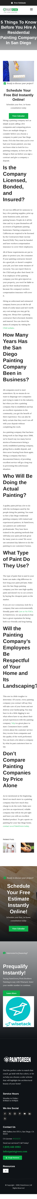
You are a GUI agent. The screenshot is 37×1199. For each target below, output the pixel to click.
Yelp (13, 723)
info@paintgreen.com (15, 1151)
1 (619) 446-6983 (12, 1146)
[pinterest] (20, 1114)
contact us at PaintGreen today (16, 826)
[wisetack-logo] (18, 997)
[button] (4, 847)
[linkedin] (30, 1114)
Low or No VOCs (26, 611)
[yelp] (5, 1119)
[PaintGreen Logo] (10, 9)
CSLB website (8, 328)
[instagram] (15, 1114)
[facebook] (5, 1114)
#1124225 (16, 1139)
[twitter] (10, 1114)
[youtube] (25, 1114)
